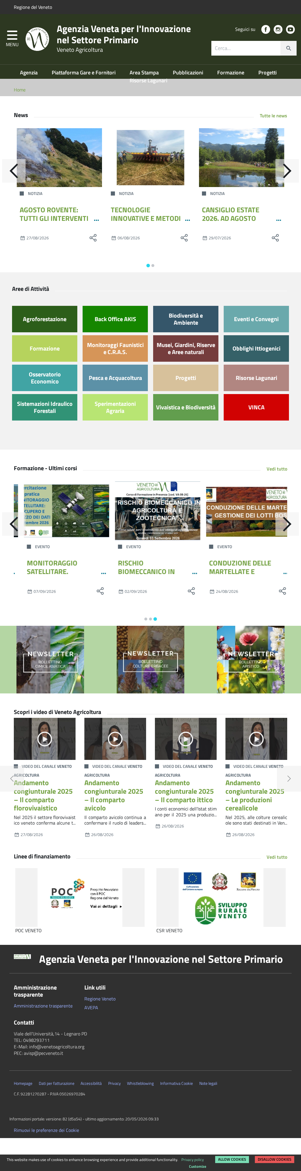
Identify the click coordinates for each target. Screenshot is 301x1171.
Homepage (23, 1083)
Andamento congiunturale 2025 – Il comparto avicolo (113, 795)
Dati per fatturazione (56, 1083)
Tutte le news (273, 115)
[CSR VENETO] (221, 897)
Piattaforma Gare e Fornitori (84, 72)
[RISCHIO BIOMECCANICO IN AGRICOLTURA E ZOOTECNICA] (150, 510)
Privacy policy (192, 1159)
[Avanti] (287, 171)
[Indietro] (14, 171)
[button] (12, 39)
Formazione (231, 72)
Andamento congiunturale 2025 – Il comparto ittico (184, 791)
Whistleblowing (140, 1083)
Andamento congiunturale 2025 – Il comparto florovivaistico (43, 795)
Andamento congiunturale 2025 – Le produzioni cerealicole (254, 795)
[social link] (266, 29)
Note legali (208, 1083)
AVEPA (91, 1007)
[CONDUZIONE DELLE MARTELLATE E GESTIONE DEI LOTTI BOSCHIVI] (241, 510)
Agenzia (29, 72)
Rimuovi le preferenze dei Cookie (46, 1130)
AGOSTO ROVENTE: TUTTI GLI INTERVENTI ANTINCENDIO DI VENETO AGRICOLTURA (55, 222)
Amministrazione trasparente (43, 1005)
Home (20, 89)
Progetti (267, 72)
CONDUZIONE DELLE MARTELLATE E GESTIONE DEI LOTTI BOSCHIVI (233, 575)
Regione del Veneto (33, 7)
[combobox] (254, 48)
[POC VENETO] (80, 897)
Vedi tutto (277, 468)
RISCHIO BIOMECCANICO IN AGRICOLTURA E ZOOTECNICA (139, 575)
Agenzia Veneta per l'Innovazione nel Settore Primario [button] (161, 959)
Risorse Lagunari (148, 80)
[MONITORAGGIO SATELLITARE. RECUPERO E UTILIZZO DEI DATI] (59, 510)
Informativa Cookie (176, 1083)
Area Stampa (145, 72)
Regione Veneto (100, 998)
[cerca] (288, 48)
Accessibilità (91, 1083)
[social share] (93, 237)
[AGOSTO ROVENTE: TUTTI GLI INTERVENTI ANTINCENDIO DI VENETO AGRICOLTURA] (59, 157)
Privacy (114, 1083)
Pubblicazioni (188, 72)
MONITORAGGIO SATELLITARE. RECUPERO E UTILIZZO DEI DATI (54, 575)
